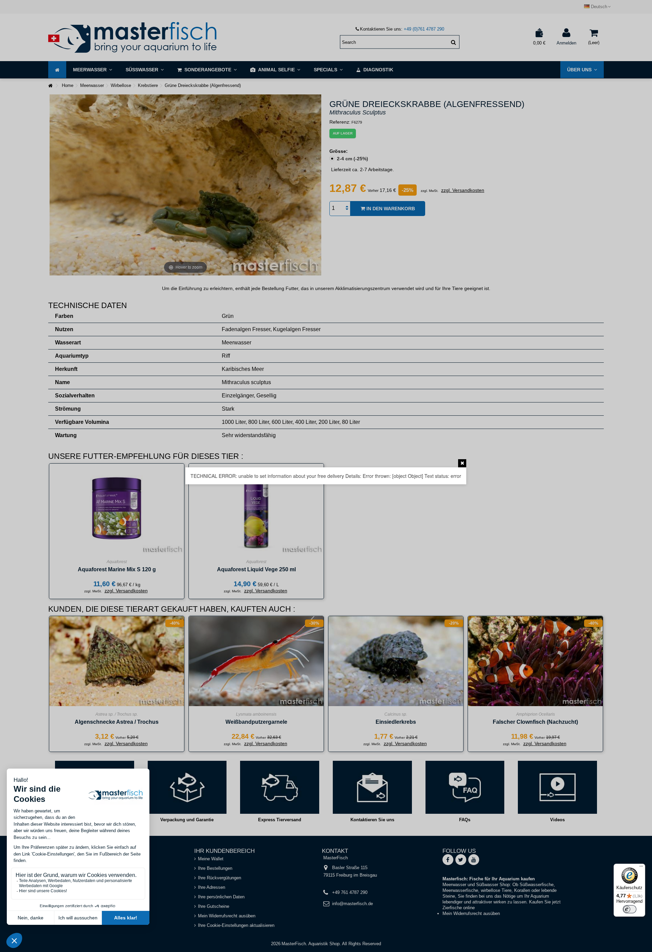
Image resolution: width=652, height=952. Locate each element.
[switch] (629, 909)
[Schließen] (462, 463)
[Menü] (641, 868)
